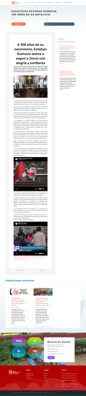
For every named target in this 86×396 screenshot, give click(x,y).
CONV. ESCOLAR (58, 2)
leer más (61, 63)
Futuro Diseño (50, 392)
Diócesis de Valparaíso (66, 386)
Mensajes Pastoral (30, 375)
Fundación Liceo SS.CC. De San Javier (69, 378)
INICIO (27, 2)
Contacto (51, 357)
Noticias (13, 307)
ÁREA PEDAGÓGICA (49, 2)
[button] (31, 86)
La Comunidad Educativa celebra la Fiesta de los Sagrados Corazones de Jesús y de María (18, 302)
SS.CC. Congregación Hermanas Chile (69, 373)
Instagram (46, 380)
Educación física (47, 378)
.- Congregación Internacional (69, 375)
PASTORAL (40, 2)
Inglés (45, 376)
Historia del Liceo (29, 373)
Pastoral (18, 307)
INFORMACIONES (67, 2)
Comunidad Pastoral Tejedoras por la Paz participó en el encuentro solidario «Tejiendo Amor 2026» (67, 74)
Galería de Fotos (29, 378)
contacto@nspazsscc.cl (54, 351)
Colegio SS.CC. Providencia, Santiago (69, 383)
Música (45, 375)
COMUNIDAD (33, 2)
